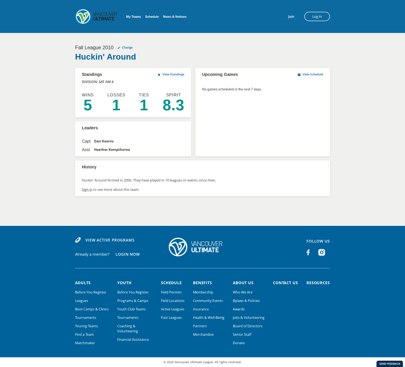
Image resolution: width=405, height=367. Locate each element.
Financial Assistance (133, 339)
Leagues (81, 300)
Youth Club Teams (131, 309)
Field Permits (171, 292)
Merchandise (203, 334)
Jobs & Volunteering (249, 317)
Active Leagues (172, 309)
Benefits (202, 282)
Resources (318, 282)
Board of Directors (247, 326)
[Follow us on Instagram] (321, 252)
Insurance (201, 309)
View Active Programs (110, 240)
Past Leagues (171, 317)
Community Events (208, 300)
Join (291, 16)
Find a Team (84, 334)
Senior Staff (242, 334)
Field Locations (173, 300)
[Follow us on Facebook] (308, 252)
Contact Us (285, 282)
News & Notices (174, 16)
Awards (239, 309)
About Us (243, 282)
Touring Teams (86, 326)
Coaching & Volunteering (127, 328)
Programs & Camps (132, 300)
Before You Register (91, 292)
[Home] (202, 247)
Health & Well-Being (208, 317)
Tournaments (85, 317)
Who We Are (242, 292)
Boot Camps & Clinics (92, 309)
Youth (124, 282)
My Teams (133, 16)
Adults (83, 282)
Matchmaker (85, 343)
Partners (200, 326)
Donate (239, 343)
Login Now (128, 254)
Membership (203, 292)
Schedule (152, 16)
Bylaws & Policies (246, 300)
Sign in (87, 189)
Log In (317, 16)
